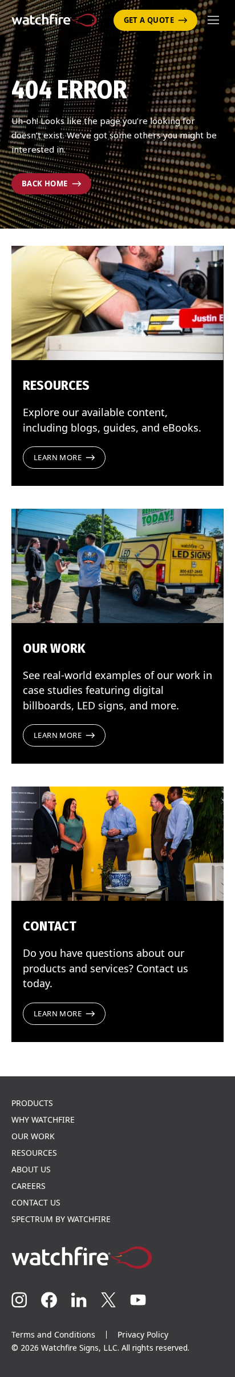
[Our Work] (117, 566)
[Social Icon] (19, 1300)
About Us (31, 1170)
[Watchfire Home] (117, 1257)
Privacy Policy (143, 1334)
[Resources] (117, 303)
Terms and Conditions (53, 1334)
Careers (28, 1186)
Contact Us (35, 1203)
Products (32, 1103)
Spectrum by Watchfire (61, 1219)
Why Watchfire (43, 1120)
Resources (34, 1153)
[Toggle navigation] (213, 20)
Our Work (33, 1136)
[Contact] (117, 844)
